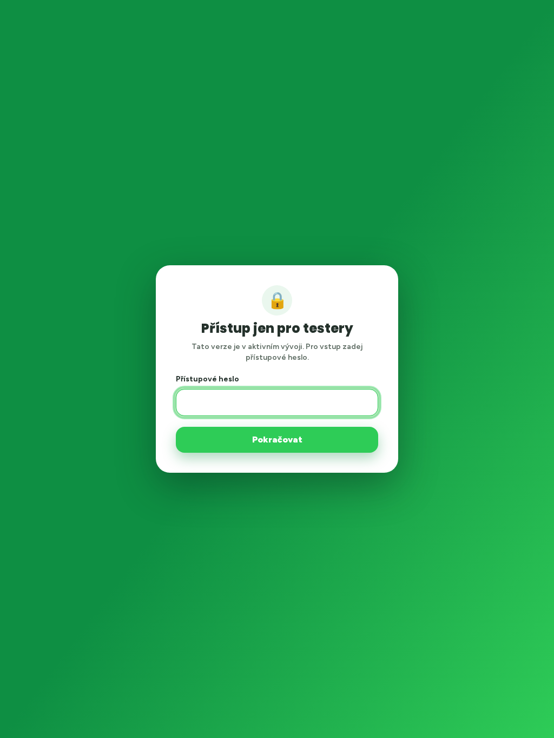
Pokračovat (277, 439)
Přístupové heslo (207, 379)
